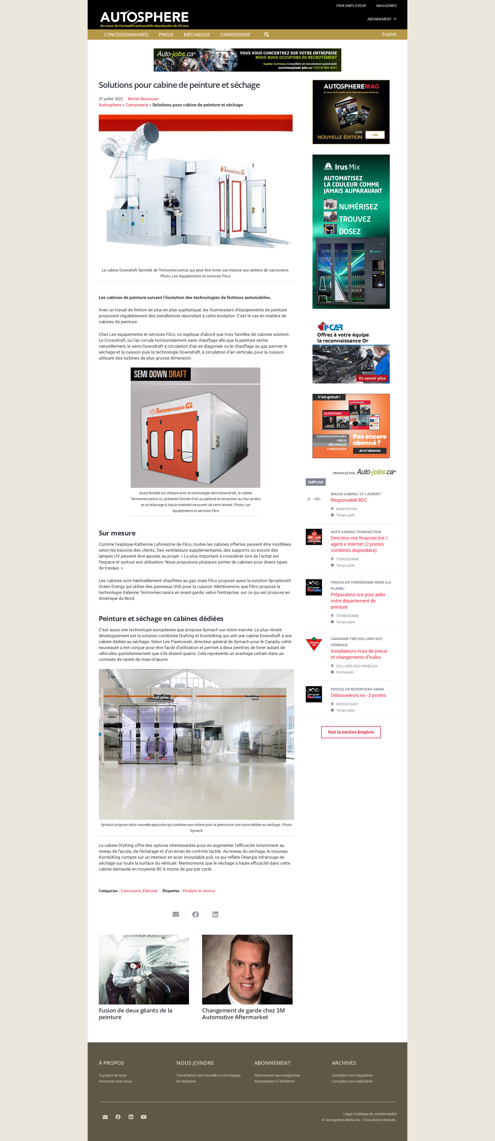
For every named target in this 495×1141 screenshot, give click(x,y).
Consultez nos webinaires (352, 1081)
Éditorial (150, 891)
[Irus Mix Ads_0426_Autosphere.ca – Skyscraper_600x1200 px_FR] (351, 307)
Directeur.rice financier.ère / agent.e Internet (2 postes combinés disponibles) (359, 544)
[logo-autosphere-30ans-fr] (144, 19)
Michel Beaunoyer (143, 99)
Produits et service (199, 891)
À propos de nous (113, 1075)
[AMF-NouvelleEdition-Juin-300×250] (351, 142)
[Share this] (196, 914)
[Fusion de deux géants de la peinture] (144, 969)
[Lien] (351, 473)
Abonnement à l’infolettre (274, 1081)
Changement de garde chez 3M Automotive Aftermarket (243, 1013)
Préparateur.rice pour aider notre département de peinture (358, 601)
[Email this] (176, 914)
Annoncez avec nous (115, 1081)
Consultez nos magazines (352, 1075)
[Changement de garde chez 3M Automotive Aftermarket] (247, 969)
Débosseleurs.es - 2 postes (358, 695)
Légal (347, 1114)
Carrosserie (137, 104)
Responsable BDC (349, 500)
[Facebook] (118, 1117)
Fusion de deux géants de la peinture (135, 1013)
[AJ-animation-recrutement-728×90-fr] (247, 70)
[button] (395, 19)
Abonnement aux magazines (277, 1075)
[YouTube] (143, 1117)
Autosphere (110, 104)
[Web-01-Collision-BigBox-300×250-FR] (351, 382)
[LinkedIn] (131, 1117)
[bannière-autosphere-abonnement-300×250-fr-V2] (351, 456)
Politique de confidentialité (375, 1114)
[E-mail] (105, 1117)
